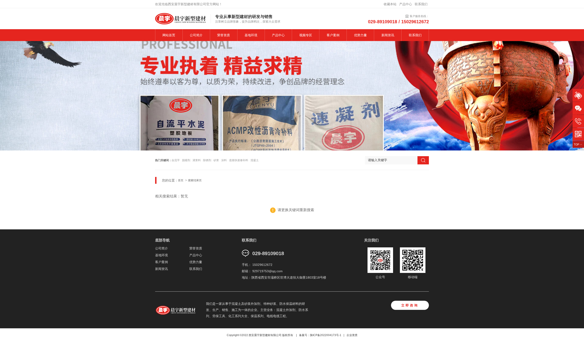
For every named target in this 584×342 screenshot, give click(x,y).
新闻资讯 (387, 35)
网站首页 (168, 35)
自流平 (176, 160)
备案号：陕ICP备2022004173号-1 (320, 335)
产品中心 (405, 4)
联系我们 (421, 4)
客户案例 (333, 35)
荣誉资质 (223, 35)
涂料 (224, 160)
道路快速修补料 (238, 160)
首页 (180, 180)
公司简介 (196, 35)
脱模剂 (186, 160)
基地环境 (251, 35)
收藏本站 (390, 4)
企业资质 (352, 335)
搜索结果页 (195, 180)
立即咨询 (410, 305)
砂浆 (216, 160)
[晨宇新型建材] (178, 310)
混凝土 (254, 160)
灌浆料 (197, 160)
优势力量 (360, 35)
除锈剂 (207, 160)
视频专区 (305, 35)
